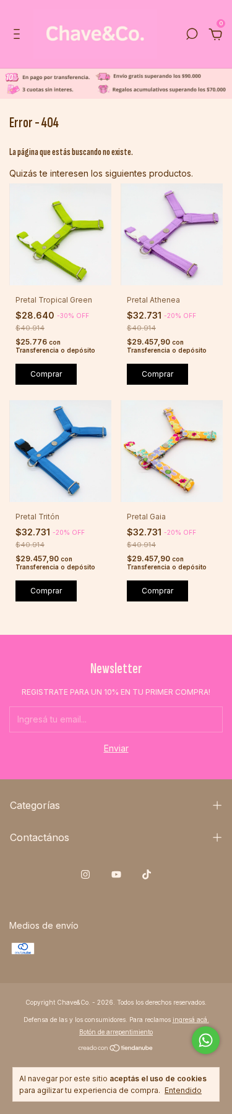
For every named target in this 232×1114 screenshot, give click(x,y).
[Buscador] (192, 35)
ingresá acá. (191, 1019)
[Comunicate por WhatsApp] (206, 1040)
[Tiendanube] (116, 1049)
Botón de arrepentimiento (116, 1032)
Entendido (183, 1090)
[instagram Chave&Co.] (85, 874)
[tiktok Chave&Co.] (147, 874)
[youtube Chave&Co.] (116, 874)
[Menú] (18, 35)
